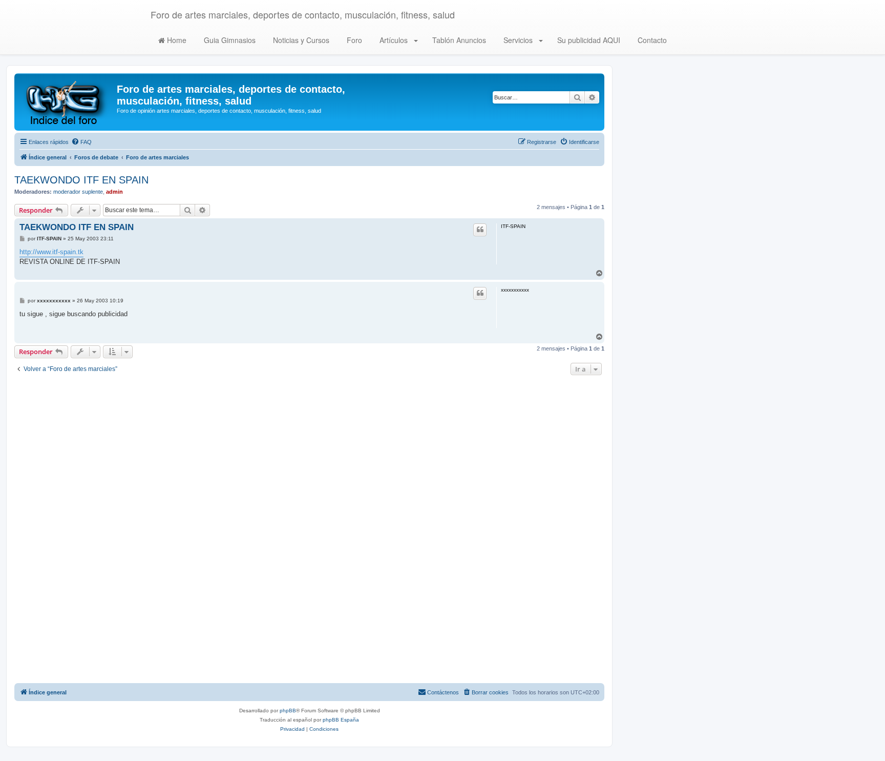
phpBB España (341, 720)
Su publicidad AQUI (587, 40)
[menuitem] (81, 142)
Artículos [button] (393, 40)
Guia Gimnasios (229, 40)
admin (114, 192)
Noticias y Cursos (300, 40)
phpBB (288, 710)
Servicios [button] (518, 40)
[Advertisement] (309, 530)
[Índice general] (67, 102)
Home (175, 40)
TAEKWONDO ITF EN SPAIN (81, 180)
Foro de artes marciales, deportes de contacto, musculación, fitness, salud (303, 14)
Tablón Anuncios (458, 40)
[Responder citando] (480, 229)
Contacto (651, 40)
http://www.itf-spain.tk (51, 252)
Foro (353, 40)
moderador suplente (78, 192)
